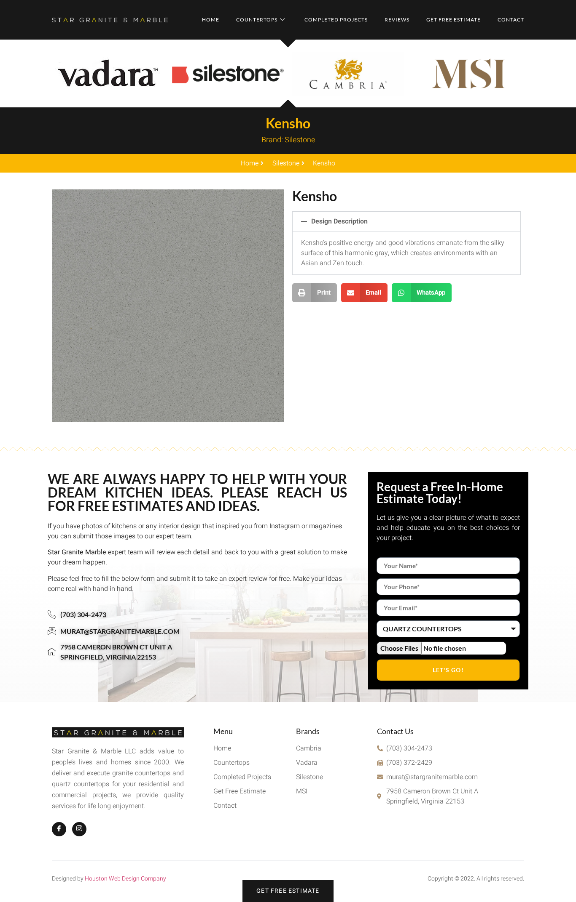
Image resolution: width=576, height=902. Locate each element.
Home (210, 19)
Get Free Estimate (453, 19)
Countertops (256, 19)
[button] (406, 221)
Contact (511, 19)
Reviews (397, 19)
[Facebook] (59, 829)
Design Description (339, 221)
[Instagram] (79, 829)
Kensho (288, 123)
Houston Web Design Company (125, 878)
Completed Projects (336, 19)
